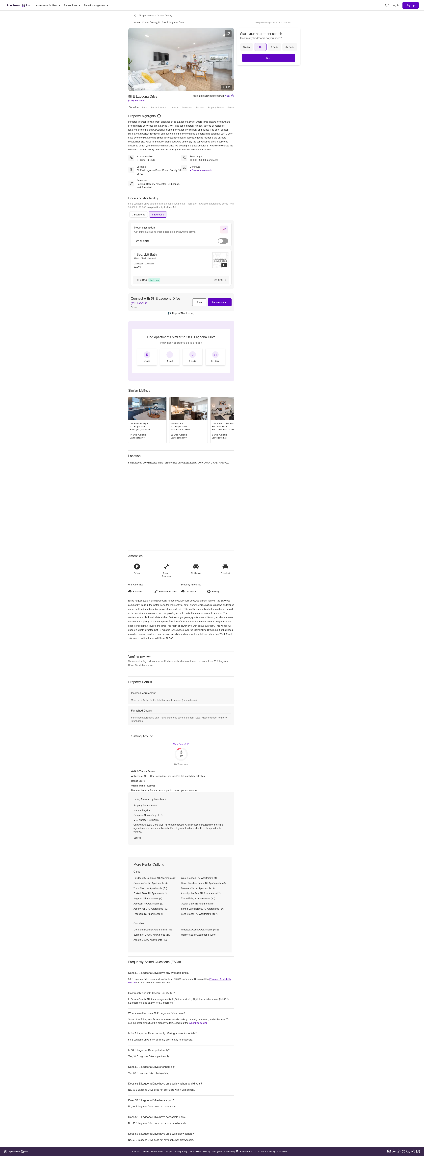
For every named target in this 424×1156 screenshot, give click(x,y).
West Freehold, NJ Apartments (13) (199, 877)
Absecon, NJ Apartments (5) (148, 903)
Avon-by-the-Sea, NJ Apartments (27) (201, 893)
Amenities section (198, 1022)
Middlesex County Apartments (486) (200, 929)
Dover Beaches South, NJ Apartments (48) (203, 883)
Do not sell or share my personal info (271, 1151)
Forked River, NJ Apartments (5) (150, 893)
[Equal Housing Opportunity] (389, 1151)
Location (174, 107)
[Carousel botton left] (133, 59)
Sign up (411, 5)
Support (169, 1151)
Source (137, 837)
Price (144, 107)
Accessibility (229, 1151)
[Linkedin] (394, 1151)
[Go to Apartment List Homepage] (18, 5)
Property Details (216, 107)
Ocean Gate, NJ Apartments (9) (197, 903)
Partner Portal (246, 1151)
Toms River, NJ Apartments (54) (150, 888)
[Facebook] (399, 1151)
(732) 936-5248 (136, 100)
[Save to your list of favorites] (228, 33)
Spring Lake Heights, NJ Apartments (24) (202, 908)
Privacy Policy (181, 1151)
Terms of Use (195, 1151)
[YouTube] (408, 1151)
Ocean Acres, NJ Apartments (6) (150, 883)
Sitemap (206, 1151)
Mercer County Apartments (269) (198, 934)
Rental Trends (157, 1151)
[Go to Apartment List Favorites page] (387, 5)
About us (136, 1151)
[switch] (223, 241)
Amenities (187, 107)
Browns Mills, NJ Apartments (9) (198, 888)
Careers (145, 1151)
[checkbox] (147, 356)
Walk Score (179, 744)
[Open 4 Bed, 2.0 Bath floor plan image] (220, 260)
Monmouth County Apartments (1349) (153, 929)
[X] (403, 1151)
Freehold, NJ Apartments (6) (148, 913)
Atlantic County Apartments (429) (150, 939)
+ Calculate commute (201, 170)
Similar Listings (158, 107)
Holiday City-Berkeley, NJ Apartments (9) (154, 877)
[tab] (139, 214)
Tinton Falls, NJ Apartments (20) (198, 898)
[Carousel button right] (229, 59)
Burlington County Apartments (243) (152, 934)
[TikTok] (418, 1151)
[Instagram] (413, 1151)
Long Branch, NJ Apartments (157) (199, 913)
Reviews (199, 107)
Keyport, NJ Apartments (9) (147, 898)
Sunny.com (217, 1151)
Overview (134, 107)
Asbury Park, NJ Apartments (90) (150, 908)
